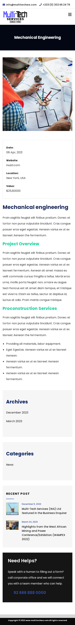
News (9, 465)
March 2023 (14, 421)
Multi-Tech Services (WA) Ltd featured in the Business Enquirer (44, 511)
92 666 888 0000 (30, 592)
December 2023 (17, 413)
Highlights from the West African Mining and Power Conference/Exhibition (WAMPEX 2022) (44, 533)
